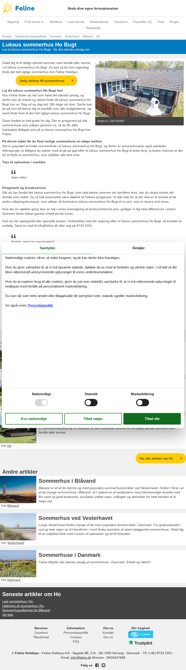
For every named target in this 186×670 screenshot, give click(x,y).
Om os (108, 637)
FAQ (76, 641)
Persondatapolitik (76, 632)
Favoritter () (142, 22)
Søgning (13, 22)
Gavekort (120, 22)
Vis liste (7, 614)
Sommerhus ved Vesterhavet (76, 518)
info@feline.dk (81, 657)
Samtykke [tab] (47, 248)
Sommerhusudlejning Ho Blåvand (82, 421)
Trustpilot (140, 642)
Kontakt (108, 632)
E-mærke (140, 634)
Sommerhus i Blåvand (67, 481)
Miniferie (56, 22)
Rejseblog (93, 28)
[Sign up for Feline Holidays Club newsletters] (103, 665)
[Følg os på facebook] (97, 665)
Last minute (76, 22)
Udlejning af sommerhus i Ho (23, 606)
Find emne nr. (34, 22)
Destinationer (99, 22)
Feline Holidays (93, 8)
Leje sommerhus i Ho (17, 601)
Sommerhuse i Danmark (69, 555)
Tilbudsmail (41, 637)
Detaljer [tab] (138, 248)
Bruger (174, 22)
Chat (160, 22)
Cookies (76, 637)
